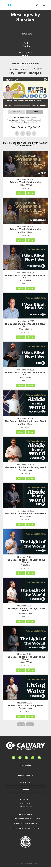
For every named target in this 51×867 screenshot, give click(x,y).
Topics (27, 62)
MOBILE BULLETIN (25, 775)
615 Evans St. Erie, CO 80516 (25, 823)
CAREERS (25, 790)
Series (27, 43)
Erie (27, 55)
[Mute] (38, 105)
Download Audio (33, 122)
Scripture (27, 52)
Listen (35, 112)
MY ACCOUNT (25, 783)
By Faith (21, 120)
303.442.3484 (25, 803)
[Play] (6, 105)
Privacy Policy (25, 765)
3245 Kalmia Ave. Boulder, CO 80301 (26, 818)
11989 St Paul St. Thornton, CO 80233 (25, 828)
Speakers (27, 33)
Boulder (27, 46)
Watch (17, 112)
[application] (26, 105)
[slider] (22, 105)
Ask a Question (25, 806)
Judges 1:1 (35, 117)
